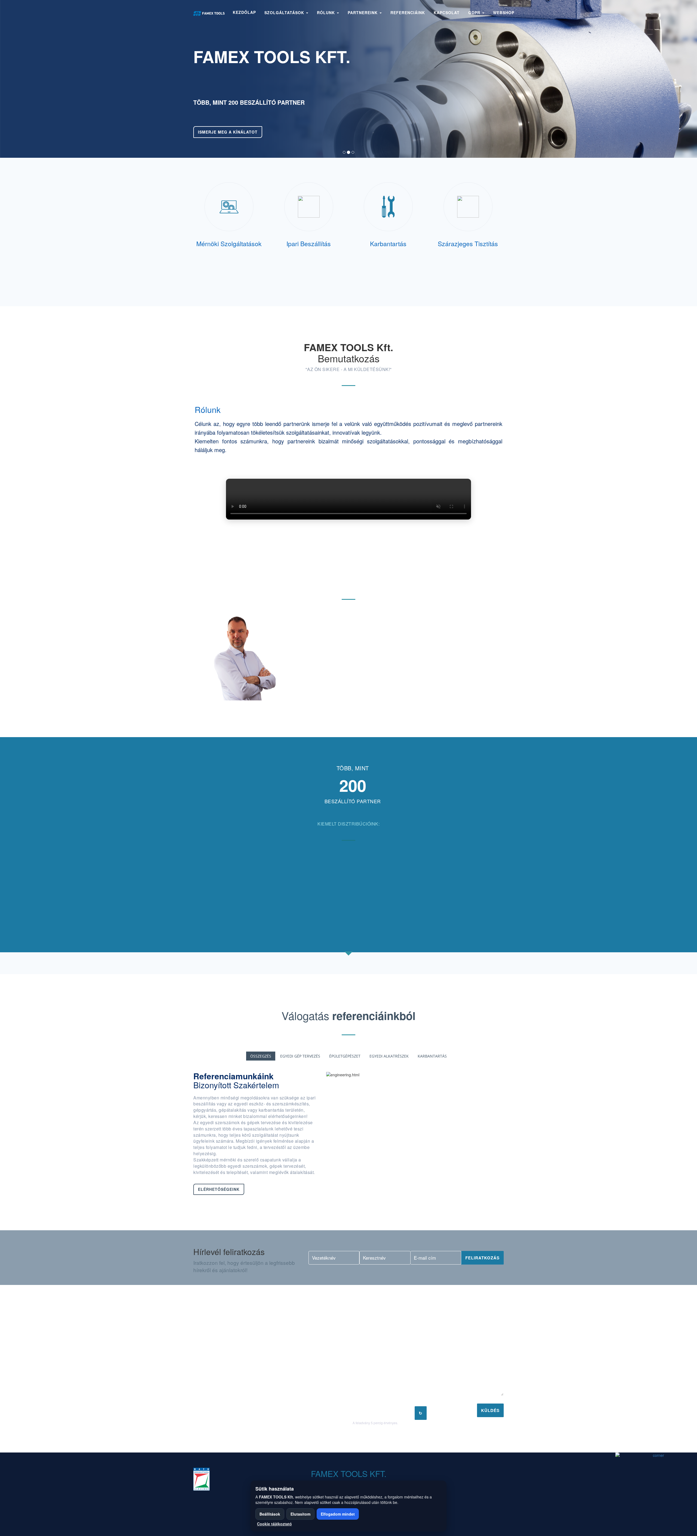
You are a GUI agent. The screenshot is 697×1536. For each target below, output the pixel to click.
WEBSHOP (503, 12)
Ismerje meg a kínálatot (228, 132)
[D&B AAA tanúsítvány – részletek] (227, 1479)
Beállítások (269, 1514)
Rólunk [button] (326, 12)
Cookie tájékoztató (274, 1523)
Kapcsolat (447, 12)
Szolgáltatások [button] (284, 12)
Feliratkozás (482, 1258)
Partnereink (363, 12)
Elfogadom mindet (338, 1514)
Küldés (490, 1410)
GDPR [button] (475, 12)
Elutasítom (300, 1514)
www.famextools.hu (225, 1396)
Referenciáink (407, 12)
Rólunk (208, 409)
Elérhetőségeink (219, 1189)
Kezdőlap (244, 12)
